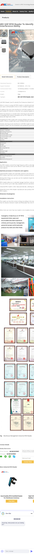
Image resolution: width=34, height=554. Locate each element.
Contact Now (28, 462)
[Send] (31, 551)
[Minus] (32, 513)
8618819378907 (11, 454)
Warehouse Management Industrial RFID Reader (17, 436)
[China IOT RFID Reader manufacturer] (6, 4)
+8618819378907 (14, 451)
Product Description (23, 77)
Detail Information (7, 77)
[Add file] (2, 551)
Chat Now (11, 501)
